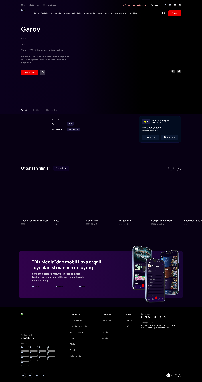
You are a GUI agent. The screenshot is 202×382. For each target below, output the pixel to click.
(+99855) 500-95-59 (153, 317)
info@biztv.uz (29, 338)
